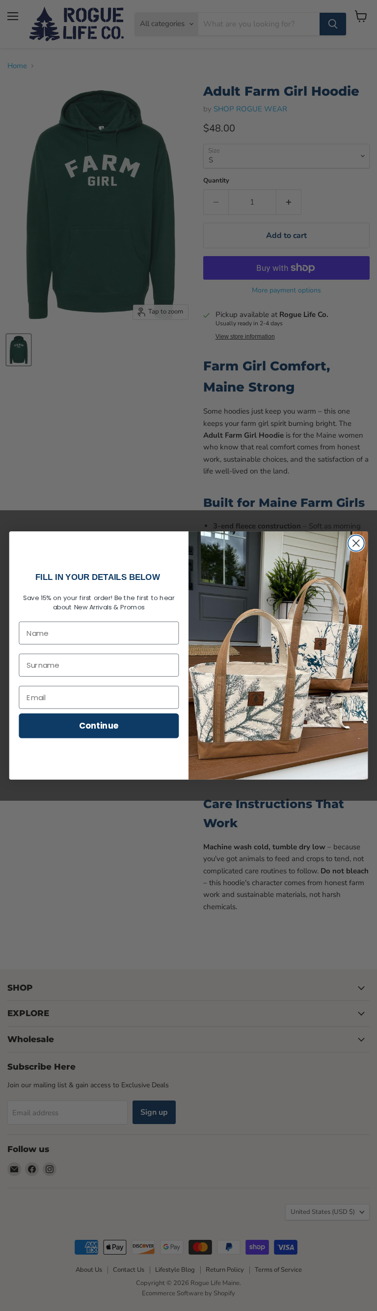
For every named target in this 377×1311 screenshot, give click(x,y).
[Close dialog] (356, 543)
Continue (99, 725)
